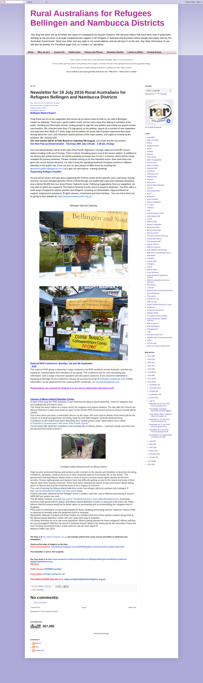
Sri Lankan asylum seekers (157, 316)
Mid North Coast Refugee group (159, 253)
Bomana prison (153, 233)
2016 (149, 382)
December (153, 385)
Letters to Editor (135, 52)
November (153, 388)
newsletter (40, 589)
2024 (149, 356)
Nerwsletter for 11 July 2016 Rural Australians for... (159, 425)
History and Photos (94, 52)
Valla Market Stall (153, 216)
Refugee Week (152, 313)
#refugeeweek (152, 329)
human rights (152, 261)
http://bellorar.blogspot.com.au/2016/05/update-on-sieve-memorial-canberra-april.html (87, 547)
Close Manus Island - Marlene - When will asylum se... (161, 415)
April (151, 447)
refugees (150, 208)
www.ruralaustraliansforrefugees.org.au (85, 579)
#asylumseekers (153, 227)
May (151, 444)
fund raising (151, 157)
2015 (149, 461)
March (152, 451)
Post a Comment (40, 603)
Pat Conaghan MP (154, 241)
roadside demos (153, 146)
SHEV (149, 340)
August (152, 398)
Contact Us (59, 52)
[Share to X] (62, 586)
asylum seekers (153, 244)
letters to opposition (154, 160)
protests (150, 154)
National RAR (152, 168)
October (152, 391)
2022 (149, 363)
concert (150, 188)
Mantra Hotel (152, 270)
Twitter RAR (39, 651)
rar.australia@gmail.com (107, 382)
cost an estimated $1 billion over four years (55, 491)
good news (151, 182)
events (149, 219)
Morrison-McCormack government (160, 290)
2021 (149, 366)
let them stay (151, 343)
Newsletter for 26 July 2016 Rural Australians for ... (159, 405)
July (151, 401)
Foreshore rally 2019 (155, 335)
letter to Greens (153, 323)
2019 (149, 372)
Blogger (106, 634)
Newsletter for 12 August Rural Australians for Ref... (160, 436)
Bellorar (38, 643)
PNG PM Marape (153, 293)
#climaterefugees (153, 326)
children (150, 179)
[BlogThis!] (59, 586)
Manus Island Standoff (155, 185)
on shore (150, 205)
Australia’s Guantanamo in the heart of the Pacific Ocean (60, 423)
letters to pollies (153, 140)
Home (31, 52)
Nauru (149, 149)
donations (151, 258)
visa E (149, 194)
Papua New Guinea (154, 239)
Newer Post (35, 607)
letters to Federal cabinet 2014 (158, 346)
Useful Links (75, 52)
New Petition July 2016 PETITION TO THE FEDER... (160, 410)
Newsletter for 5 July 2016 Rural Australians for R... (159, 431)
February (153, 454)
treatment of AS (152, 174)
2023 (149, 359)
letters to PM (151, 222)
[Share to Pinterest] (67, 586)
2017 (149, 379)
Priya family (151, 296)
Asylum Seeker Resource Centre (159, 305)
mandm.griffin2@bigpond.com (47, 168)
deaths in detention (154, 225)
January (152, 457)
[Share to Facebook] (64, 586)
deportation (151, 256)
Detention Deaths (115, 52)
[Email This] (57, 586)
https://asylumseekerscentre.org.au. (75, 196)
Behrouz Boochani (154, 230)
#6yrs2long (151, 285)
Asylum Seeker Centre (155, 213)
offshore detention (154, 202)
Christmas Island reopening (157, 236)
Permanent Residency (155, 310)
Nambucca (151, 307)
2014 (149, 464)
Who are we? (44, 52)
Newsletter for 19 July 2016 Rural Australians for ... (159, 420)
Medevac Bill (152, 177)
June (151, 441)
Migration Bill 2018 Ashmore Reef (159, 338)
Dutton (149, 267)
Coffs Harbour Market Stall (157, 250)
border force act (153, 299)
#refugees (151, 264)
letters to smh (152, 302)
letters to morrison (153, 247)
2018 (149, 375)
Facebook (151, 171)
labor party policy (153, 191)
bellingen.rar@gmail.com (112, 379)
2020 (149, 332)
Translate (163, 94)
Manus (149, 143)
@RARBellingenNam (53, 569)
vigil (148, 211)
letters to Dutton (153, 166)
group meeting (152, 199)
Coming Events (154, 52)
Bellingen (150, 196)
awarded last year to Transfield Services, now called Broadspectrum (86, 499)
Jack (37, 647)
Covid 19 (150, 288)
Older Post (132, 607)
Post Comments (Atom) (49, 611)
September (153, 394)
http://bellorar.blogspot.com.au (55, 537)
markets (150, 151)
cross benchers (153, 272)
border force (151, 163)
